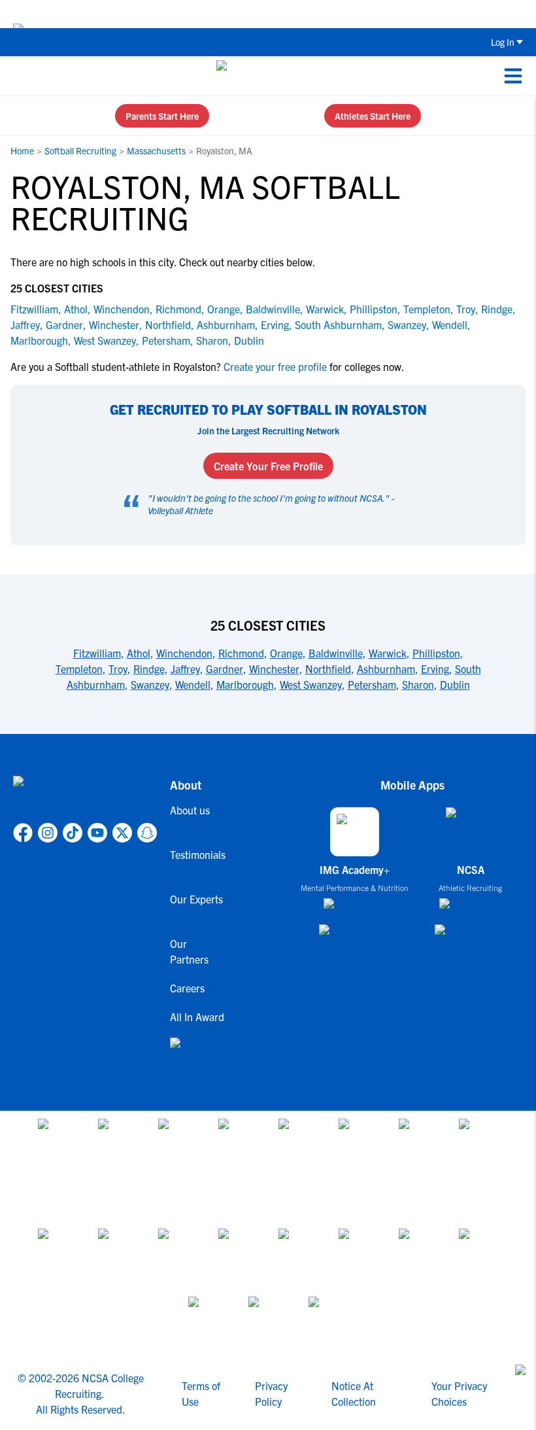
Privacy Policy (271, 1393)
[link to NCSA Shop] (198, 1053)
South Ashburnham (338, 324)
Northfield (168, 324)
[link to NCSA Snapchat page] (147, 833)
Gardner (64, 324)
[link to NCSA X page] (122, 833)
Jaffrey (25, 324)
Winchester (114, 324)
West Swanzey (105, 340)
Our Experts (196, 898)
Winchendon (121, 308)
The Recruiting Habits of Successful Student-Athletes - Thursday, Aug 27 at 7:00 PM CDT (321, 13)
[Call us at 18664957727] (20, 76)
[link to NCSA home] (85, 797)
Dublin (249, 340)
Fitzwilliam (34, 308)
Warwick (325, 308)
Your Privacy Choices (459, 1393)
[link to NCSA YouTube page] (97, 833)
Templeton (426, 308)
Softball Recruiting (80, 150)
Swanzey (407, 324)
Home (22, 150)
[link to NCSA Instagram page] (48, 833)
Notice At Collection (353, 1393)
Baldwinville (273, 308)
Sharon (212, 340)
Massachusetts (156, 150)
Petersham (166, 340)
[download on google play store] (355, 935)
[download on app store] (355, 908)
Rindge (496, 308)
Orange (223, 308)
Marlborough (39, 340)
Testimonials (198, 854)
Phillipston (373, 308)
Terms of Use (201, 1393)
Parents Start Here (162, 116)
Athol (76, 308)
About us (190, 809)
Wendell (449, 324)
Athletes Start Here (372, 116)
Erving (275, 324)
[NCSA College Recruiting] (265, 76)
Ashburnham (226, 324)
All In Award (197, 1016)
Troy (465, 308)
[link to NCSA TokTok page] (72, 833)
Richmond (178, 308)
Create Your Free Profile (268, 465)
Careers (187, 987)
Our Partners (189, 951)
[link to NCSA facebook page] (23, 833)
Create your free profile (275, 366)
